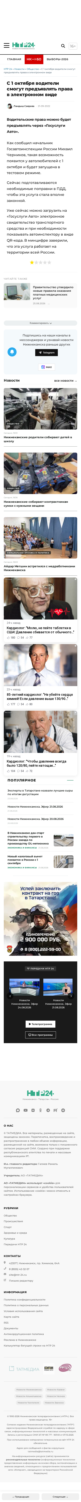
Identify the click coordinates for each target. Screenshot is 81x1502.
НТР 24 (8, 69)
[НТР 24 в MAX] (18, 1110)
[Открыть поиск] (63, 46)
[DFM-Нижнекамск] (48, 1369)
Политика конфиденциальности (24, 1299)
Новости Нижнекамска (28, 1389)
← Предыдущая (20, 1496)
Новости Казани (56, 1389)
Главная (14, 59)
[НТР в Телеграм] (48, 1110)
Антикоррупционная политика (24, 1334)
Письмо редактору (21, 1280)
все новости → (65, 380)
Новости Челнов (56, 1396)
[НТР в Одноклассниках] (40, 1110)
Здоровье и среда (15, 1232)
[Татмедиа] (24, 1369)
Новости (19, 69)
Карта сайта (11, 1316)
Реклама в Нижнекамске (20, 1340)
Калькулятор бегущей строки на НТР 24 (29, 1345)
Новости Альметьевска (28, 1396)
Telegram (49, 352)
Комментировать (39, 323)
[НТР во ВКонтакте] (33, 1110)
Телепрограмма (41, 1024)
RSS (6, 1322)
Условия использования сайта (23, 1311)
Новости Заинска (54, 1402)
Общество (33, 69)
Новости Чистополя (28, 1402)
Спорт (7, 1227)
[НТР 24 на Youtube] (25, 1110)
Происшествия (13, 1221)
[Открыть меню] (6, 45)
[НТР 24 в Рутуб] (55, 1110)
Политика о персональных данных (26, 1305)
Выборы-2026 (57, 59)
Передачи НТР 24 (15, 1244)
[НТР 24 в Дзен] (63, 1110)
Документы (11, 1328)
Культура (9, 1238)
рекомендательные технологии (23, 1459)
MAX (49, 367)
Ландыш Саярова (24, 106)
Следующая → (60, 1496)
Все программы (42, 1035)
